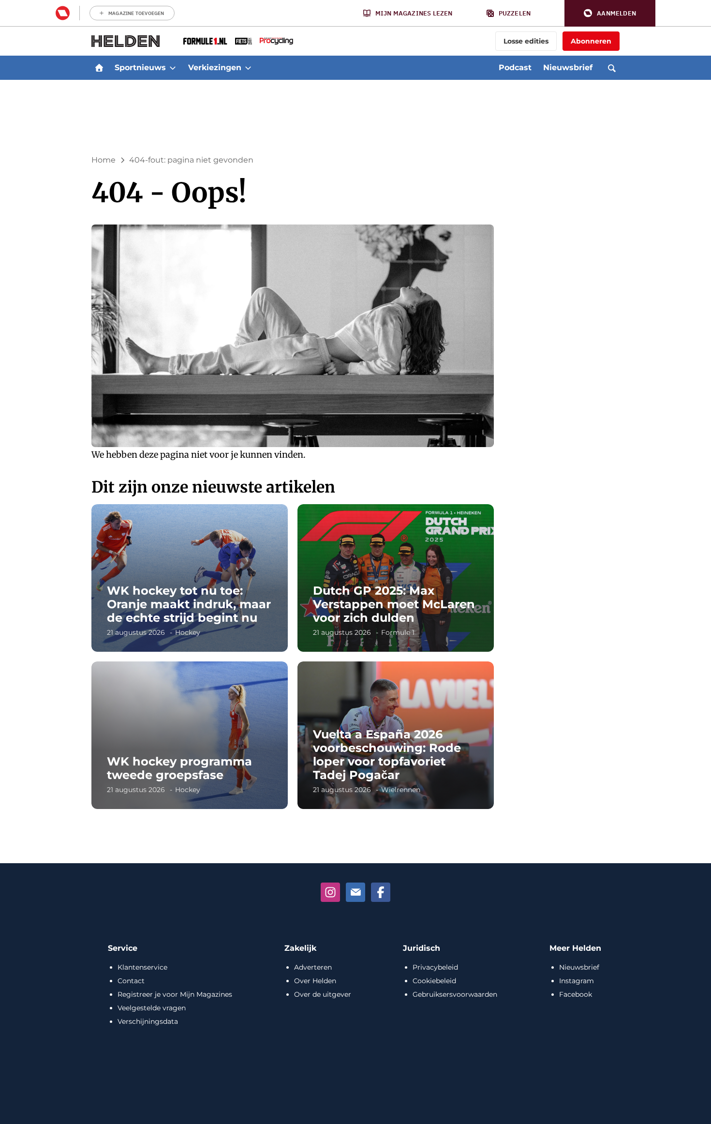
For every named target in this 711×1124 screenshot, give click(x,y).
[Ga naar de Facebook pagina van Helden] (380, 892)
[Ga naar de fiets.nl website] (243, 41)
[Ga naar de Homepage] (125, 41)
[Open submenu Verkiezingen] (248, 67)
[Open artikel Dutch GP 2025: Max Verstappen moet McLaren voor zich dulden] (395, 578)
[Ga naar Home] (99, 68)
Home (103, 160)
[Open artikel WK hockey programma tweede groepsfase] (189, 735)
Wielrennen (400, 789)
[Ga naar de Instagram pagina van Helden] (330, 892)
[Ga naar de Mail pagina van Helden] (355, 892)
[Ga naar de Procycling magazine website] (276, 41)
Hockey (187, 632)
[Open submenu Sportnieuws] (173, 67)
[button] (609, 13)
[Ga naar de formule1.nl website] (205, 41)
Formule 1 (398, 632)
